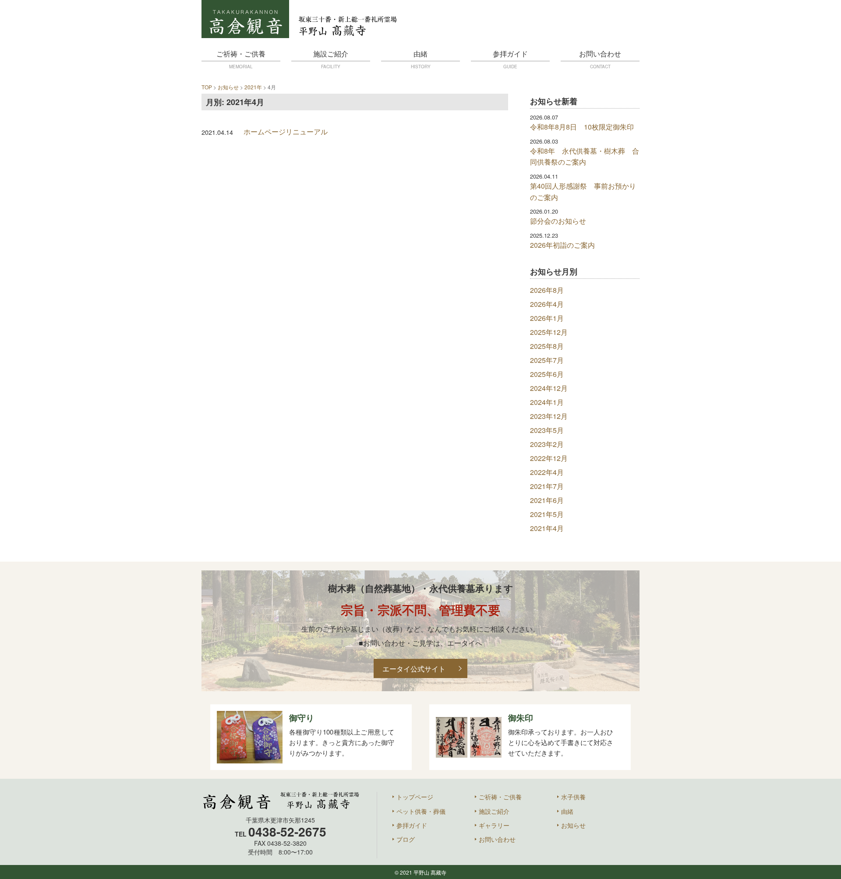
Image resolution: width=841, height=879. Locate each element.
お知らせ (573, 825)
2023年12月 (549, 416)
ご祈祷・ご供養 (240, 59)
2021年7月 (547, 486)
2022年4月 (547, 472)
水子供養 (573, 796)
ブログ (405, 839)
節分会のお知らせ (558, 221)
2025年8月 (547, 346)
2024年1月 (547, 402)
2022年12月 (549, 458)
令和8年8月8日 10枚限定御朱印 (582, 127)
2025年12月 (549, 332)
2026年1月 (547, 318)
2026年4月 (547, 304)
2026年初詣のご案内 (562, 245)
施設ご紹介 (330, 59)
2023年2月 (547, 444)
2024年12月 (549, 388)
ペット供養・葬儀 (420, 811)
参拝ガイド (510, 59)
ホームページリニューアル (286, 132)
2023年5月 (547, 430)
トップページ (414, 796)
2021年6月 (547, 500)
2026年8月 (547, 290)
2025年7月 (547, 360)
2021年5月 (547, 514)
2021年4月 (547, 528)
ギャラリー (494, 825)
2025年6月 (547, 374)
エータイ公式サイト (413, 669)
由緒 (421, 59)
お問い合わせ (600, 59)
